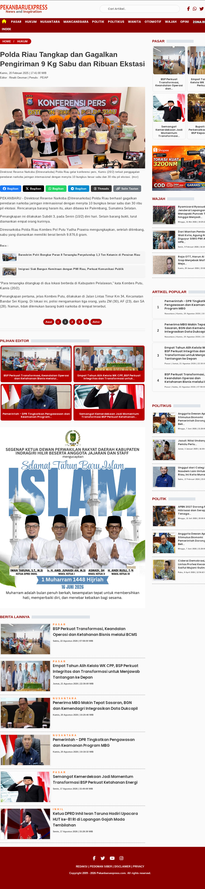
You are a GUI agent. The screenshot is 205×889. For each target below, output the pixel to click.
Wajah (171, 22)
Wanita (134, 22)
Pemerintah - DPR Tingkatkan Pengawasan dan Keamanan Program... (36, 415)
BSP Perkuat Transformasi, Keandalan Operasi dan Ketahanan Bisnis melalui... (36, 377)
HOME (6, 41)
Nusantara (50, 22)
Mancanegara (75, 22)
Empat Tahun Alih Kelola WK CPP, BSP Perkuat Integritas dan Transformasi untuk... (109, 377)
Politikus (116, 22)
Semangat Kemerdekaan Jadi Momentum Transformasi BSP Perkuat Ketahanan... (109, 415)
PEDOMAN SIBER (101, 866)
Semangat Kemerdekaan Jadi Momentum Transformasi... (169, 131)
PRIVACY (138, 866)
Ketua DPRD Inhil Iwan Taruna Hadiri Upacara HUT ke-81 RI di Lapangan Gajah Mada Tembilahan (95, 819)
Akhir (96, 321)
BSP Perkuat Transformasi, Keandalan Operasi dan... (169, 83)
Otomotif (153, 22)
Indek (6, 29)
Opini (184, 22)
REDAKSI (81, 866)
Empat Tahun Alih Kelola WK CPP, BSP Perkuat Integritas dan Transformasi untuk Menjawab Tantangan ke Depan (96, 671)
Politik (98, 22)
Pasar (16, 22)
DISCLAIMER (122, 866)
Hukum (31, 22)
